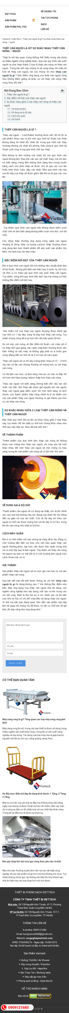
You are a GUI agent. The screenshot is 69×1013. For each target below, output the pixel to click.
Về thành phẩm (19, 108)
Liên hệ (45, 29)
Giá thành (15, 119)
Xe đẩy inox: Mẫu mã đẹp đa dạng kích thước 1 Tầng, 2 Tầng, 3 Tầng (34, 795)
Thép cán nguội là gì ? (18, 94)
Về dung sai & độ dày (21, 112)
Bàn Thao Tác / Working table (36, 972)
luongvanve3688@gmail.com (38, 934)
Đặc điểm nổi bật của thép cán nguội (26, 98)
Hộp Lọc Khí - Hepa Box (35, 968)
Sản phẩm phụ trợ (15, 26)
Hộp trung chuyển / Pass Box (35, 964)
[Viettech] (33, 20)
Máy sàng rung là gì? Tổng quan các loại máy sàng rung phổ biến (33, 721)
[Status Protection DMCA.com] (40, 995)
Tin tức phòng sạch (49, 18)
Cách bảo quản (18, 115)
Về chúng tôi (48, 11)
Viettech (10, 14)
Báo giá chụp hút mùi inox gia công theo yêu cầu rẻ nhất (31, 861)
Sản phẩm (10, 20)
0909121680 (39, 929)
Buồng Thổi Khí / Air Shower (36, 960)
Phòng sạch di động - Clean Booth (35, 981)
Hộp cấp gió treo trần (35, 976)
